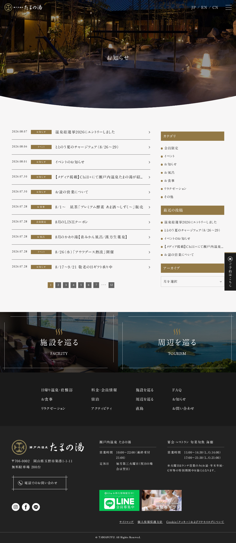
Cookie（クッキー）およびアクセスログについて (195, 521)
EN (204, 7)
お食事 (169, 180)
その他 (169, 196)
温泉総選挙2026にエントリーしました (190, 222)
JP (193, 7)
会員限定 (171, 148)
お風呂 (169, 172)
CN (215, 7)
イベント (169, 156)
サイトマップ (126, 521)
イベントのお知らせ (177, 238)
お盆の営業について (179, 254)
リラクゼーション (175, 188)
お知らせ (170, 164)
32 (111, 285)
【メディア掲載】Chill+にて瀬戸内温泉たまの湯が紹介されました (194, 246)
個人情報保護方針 (150, 521)
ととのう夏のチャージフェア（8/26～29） (192, 230)
